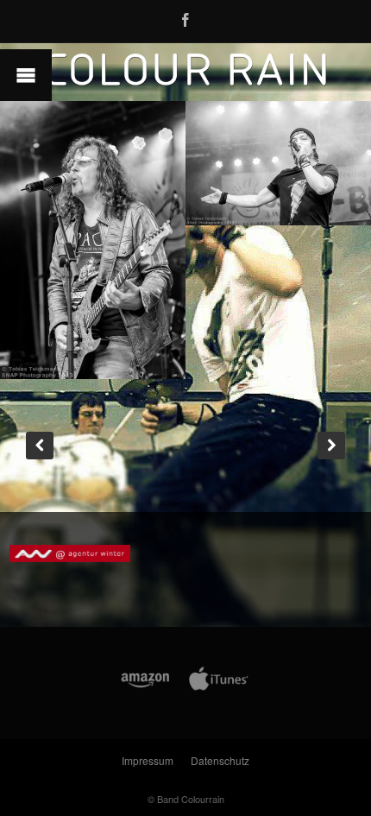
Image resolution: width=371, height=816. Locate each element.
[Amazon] (145, 689)
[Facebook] (185, 17)
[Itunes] (219, 689)
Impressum (147, 760)
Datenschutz (220, 760)
